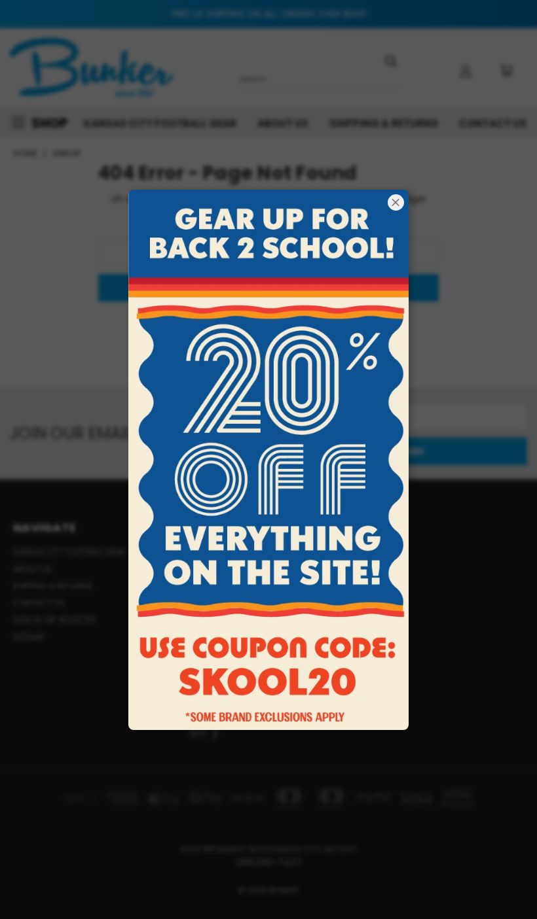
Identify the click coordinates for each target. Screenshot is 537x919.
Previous (517, 878)
